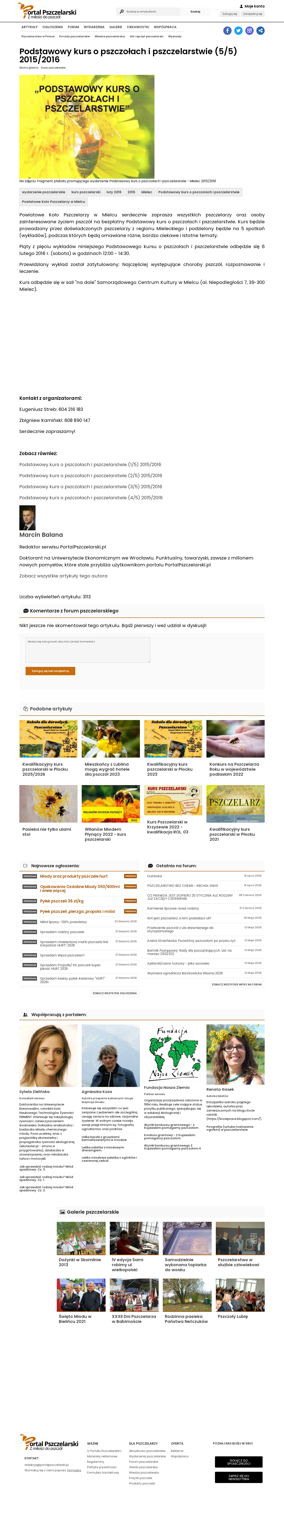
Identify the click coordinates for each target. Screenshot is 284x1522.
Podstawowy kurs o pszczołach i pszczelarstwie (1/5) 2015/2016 (90, 464)
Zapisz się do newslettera (238, 1477)
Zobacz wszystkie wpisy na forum (237, 984)
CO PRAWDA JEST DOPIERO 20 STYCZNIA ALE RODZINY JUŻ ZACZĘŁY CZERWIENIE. (204, 897)
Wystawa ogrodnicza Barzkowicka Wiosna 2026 (204, 973)
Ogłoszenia (52, 27)
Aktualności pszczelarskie (147, 1451)
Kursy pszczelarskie (53, 67)
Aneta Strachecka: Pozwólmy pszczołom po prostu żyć (204, 941)
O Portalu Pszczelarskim (104, 1451)
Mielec (146, 192)
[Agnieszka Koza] (111, 1055)
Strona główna (28, 67)
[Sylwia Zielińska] (48, 1055)
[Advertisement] (36, 1268)
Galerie (115, 27)
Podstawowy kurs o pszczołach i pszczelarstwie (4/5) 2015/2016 (91, 497)
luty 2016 (114, 192)
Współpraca (165, 27)
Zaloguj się (229, 14)
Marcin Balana (41, 535)
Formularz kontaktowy (103, 1473)
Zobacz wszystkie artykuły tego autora (63, 576)
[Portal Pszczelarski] (65, 10)
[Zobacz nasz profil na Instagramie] (249, 30)
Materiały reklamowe (102, 1456)
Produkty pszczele (142, 1483)
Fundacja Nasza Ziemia (167, 1087)
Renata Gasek (220, 1089)
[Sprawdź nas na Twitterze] (238, 30)
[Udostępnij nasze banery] (260, 30)
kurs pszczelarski (86, 192)
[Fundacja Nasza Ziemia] (173, 1053)
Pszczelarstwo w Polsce (37, 36)
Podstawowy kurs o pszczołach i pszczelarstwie (199, 192)
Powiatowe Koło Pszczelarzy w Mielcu (53, 201)
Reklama (177, 1451)
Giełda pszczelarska (143, 1467)
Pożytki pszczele (140, 1478)
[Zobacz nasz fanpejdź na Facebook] (227, 30)
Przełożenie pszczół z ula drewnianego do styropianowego (204, 929)
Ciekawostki (138, 27)
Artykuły (29, 27)
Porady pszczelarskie (74, 36)
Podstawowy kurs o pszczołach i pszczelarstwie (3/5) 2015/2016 (90, 486)
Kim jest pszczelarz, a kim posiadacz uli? (204, 918)
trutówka (204, 876)
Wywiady (175, 36)
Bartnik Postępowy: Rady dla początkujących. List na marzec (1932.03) (204, 952)
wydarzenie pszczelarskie (43, 192)
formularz (74, 1470)
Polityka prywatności (102, 1467)
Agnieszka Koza (97, 1091)
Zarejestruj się (252, 14)
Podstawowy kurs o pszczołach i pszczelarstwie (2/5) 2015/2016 (90, 475)
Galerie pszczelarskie (92, 1211)
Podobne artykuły (50, 709)
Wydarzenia (94, 27)
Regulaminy (95, 1462)
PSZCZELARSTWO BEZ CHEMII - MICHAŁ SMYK (204, 885)
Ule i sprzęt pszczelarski (146, 36)
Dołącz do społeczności (238, 1462)
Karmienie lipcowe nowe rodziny (204, 908)
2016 (131, 192)
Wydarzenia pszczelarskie (147, 1456)
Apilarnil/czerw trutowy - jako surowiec (204, 963)
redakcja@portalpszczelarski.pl (47, 1465)
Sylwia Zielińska (34, 1091)
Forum (73, 27)
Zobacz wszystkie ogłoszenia (115, 993)
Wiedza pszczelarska (110, 36)
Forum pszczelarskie (143, 1462)
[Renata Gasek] (235, 1054)
